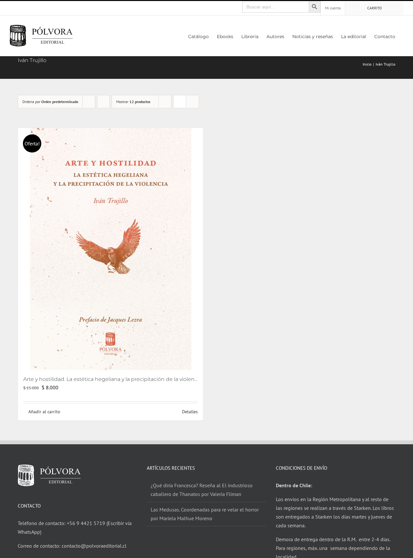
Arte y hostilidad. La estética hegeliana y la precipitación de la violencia (112, 379)
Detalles (190, 412)
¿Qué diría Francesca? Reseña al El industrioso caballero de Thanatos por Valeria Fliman (202, 489)
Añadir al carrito (44, 412)
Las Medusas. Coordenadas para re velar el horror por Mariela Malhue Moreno (205, 513)
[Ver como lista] (192, 101)
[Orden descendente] (103, 101)
